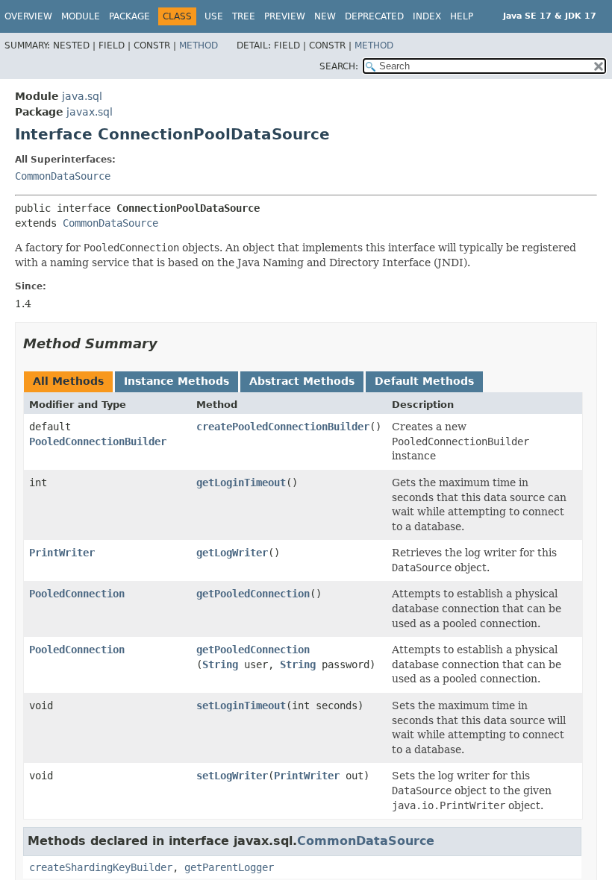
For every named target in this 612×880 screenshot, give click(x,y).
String (220, 664)
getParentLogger (229, 867)
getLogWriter (232, 553)
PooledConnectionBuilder (97, 441)
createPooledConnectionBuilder (282, 427)
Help (461, 16)
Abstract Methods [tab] (302, 381)
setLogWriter (232, 776)
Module (80, 16)
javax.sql (89, 112)
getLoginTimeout (241, 482)
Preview (284, 16)
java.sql (82, 96)
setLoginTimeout (241, 705)
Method (198, 45)
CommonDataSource (62, 176)
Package (129, 16)
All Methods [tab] (68, 381)
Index (427, 16)
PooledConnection (77, 594)
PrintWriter (62, 553)
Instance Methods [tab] (176, 381)
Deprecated (374, 16)
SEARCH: (338, 66)
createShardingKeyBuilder (100, 867)
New (325, 16)
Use (213, 16)
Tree (243, 16)
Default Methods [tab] (424, 381)
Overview (28, 16)
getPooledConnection (253, 594)
